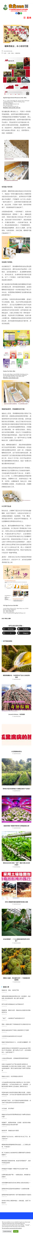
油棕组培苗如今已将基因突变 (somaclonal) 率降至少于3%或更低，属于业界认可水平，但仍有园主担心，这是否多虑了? (16, 1050)
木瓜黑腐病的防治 (16, 751)
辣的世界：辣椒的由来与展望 (10, 1130)
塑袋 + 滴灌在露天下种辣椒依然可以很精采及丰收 (16, 1024)
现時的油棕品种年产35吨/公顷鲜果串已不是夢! (15, 1030)
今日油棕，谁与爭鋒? (8, 1108)
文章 (5, 53)
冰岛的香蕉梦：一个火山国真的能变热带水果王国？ (16, 940)
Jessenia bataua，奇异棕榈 (16, 714)
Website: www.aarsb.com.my (11, 107)
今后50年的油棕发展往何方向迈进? (12, 1036)
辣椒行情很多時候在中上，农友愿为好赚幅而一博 (16, 1042)
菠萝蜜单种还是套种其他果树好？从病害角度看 (15, 1189)
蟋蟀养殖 (17, 53)
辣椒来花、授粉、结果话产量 (10, 990)
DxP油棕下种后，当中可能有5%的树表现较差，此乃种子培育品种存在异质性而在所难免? (16, 1101)
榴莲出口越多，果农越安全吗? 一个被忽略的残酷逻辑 (16, 979)
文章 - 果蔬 (11, 53)
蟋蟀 (9, 618)
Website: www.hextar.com (10, 378)
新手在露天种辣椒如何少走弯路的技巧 (13, 1004)
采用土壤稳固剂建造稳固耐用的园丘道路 (16, 902)
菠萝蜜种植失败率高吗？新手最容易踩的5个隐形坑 (16, 1195)
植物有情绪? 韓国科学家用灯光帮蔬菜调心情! (16, 826)
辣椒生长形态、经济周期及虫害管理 (12, 1076)
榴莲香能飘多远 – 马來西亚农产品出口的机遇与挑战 (16, 676)
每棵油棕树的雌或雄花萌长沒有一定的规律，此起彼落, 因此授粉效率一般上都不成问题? (16, 997)
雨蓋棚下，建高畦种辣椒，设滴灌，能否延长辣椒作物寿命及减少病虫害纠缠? (16, 1123)
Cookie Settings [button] (7, 1231)
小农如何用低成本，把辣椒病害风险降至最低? (15, 1058)
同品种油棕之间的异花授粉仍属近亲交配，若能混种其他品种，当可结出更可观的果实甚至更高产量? (16, 1093)
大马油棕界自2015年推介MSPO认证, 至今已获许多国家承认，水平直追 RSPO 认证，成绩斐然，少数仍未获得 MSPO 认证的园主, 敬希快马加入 (16, 1084)
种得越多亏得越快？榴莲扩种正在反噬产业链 (15, 1169)
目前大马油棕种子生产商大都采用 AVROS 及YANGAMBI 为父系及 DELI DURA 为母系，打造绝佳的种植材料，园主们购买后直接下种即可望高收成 (16, 1067)
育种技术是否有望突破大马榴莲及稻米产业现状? (16, 788)
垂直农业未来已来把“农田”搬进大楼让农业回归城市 (16, 864)
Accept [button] (15, 1231)
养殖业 (6, 618)
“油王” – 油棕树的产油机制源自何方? (13, 1018)
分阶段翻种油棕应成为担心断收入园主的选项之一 (16, 1183)
